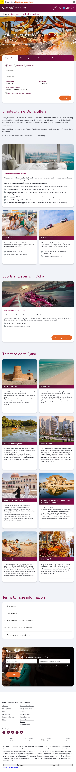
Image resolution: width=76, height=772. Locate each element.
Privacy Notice (28, 402)
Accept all (55, 765)
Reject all (20, 765)
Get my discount (22, 409)
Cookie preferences (10, 768)
